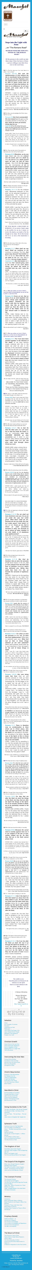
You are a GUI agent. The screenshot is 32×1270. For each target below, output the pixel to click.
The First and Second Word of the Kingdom (15, 1155)
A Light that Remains (9, 1079)
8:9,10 (11, 861)
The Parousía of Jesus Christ (11, 1235)
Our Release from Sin (9, 1076)
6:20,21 (13, 634)
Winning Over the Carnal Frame (12, 1062)
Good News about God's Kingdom (12, 1149)
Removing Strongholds (10, 1064)
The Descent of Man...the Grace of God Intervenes (14, 1111)
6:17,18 (14, 559)
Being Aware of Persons (10, 1206)
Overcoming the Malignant (10, 1097)
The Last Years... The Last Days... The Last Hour (15, 1114)
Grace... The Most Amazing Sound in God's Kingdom (15, 1129)
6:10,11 (13, 428)
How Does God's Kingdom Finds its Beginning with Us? (15, 1151)
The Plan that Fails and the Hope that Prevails (15, 1182)
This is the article (8, 1050)
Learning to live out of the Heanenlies (13, 1126)
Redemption (7, 1029)
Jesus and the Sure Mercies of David (13, 1170)
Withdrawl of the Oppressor (11, 1033)
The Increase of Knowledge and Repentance (15, 1223)
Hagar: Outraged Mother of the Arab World (14, 1188)
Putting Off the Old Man (10, 1059)
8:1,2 (13, 725)
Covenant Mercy (8, 1184)
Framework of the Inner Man (11, 1061)
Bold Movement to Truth (10, 1100)
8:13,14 (13, 941)
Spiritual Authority (8, 1132)
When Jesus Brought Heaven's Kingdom (14, 1164)
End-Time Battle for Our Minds (11, 1092)
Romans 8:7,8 (10, 830)
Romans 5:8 (9, 117)
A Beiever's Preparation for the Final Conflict (15, 1244)
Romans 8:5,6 (10, 796)
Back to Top (27, 1267)
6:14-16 (13, 514)
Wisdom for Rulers (9, 1187)
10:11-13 (14, 189)
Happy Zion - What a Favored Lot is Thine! (14, 1185)
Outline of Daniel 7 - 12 (10, 1218)
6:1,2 (13, 248)
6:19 (11, 603)
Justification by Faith (9, 1027)
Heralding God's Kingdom (10, 1165)
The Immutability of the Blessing (12, 1127)
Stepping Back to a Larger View (12, 1048)
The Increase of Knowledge (11, 1221)
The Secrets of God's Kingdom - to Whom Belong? (14, 1134)
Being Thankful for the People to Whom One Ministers (15, 1202)
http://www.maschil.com (21, 1005)
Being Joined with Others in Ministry (13, 1200)
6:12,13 (12, 472)
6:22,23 (13, 674)
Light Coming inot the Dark (11, 1095)
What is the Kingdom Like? (11, 1153)
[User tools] (26, 31)
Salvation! (6, 1026)
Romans (8, 189)
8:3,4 (11, 763)
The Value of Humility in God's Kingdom (14, 1167)
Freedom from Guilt (9, 1035)
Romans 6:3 (9, 296)
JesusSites (20, 1260)
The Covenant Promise (10, 1179)
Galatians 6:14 (9, 261)
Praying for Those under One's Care (13, 1205)
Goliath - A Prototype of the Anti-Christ (14, 1168)
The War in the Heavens (10, 1226)
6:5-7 (12, 339)
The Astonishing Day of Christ (11, 1240)
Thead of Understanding (10, 1077)
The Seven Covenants (9, 1190)
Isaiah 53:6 (8, 126)
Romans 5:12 (9, 154)
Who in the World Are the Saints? (12, 1138)
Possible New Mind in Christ (11, 1094)
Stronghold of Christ (9, 1065)
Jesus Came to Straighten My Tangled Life (15, 1117)
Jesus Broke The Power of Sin (12, 1030)
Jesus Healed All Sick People (11, 1032)
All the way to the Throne (10, 1080)
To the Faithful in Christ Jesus (11, 1136)
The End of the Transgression (11, 1225)
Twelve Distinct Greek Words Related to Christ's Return (14, 1237)
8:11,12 (13, 896)
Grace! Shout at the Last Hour (11, 1044)
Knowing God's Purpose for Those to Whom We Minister (15, 1208)
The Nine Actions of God (10, 1139)
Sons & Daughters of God (10, 1047)
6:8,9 (11, 397)
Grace (5, 1023)
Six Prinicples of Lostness (10, 1024)
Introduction (7, 1199)
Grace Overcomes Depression (11, 1045)
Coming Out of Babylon (10, 1220)
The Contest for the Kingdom (11, 1181)
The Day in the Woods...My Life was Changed (15, 1109)
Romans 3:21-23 (11, 73)
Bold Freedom (7, 1083)
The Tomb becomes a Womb (11, 1082)
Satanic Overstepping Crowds (11, 1098)
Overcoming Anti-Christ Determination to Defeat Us (14, 1242)
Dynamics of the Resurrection (11, 1074)
